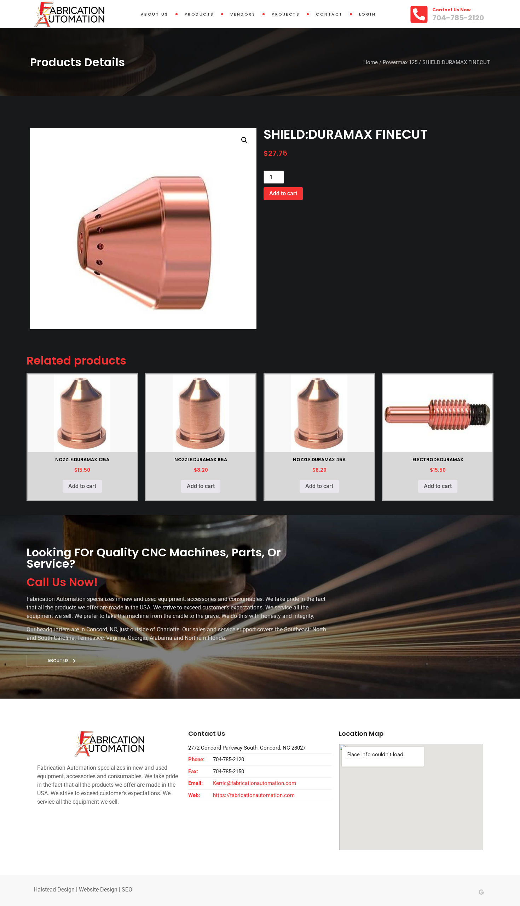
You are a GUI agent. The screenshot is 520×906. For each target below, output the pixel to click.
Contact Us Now (451, 10)
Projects (286, 14)
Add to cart (283, 193)
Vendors (243, 14)
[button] (244, 140)
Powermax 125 (400, 62)
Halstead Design (54, 889)
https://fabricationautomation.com (254, 795)
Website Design (98, 889)
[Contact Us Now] (419, 14)
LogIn (367, 14)
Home (370, 62)
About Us (154, 14)
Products (199, 14)
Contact (329, 14)
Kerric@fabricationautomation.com (254, 783)
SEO (127, 889)
